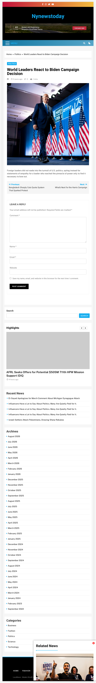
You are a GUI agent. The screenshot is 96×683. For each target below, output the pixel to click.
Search (10, 311)
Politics (12, 64)
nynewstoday (48, 16)
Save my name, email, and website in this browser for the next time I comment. (45, 278)
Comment (15, 215)
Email (13, 257)
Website (13, 267)
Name (13, 246)
